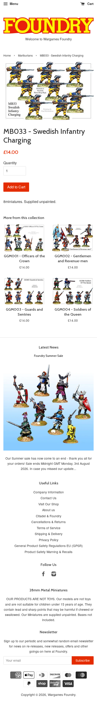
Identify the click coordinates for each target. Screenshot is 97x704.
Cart (90, 3)
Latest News (48, 347)
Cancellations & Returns (48, 521)
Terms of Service (48, 528)
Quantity (10, 162)
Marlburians (25, 55)
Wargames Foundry (61, 694)
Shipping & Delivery (48, 533)
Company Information (48, 492)
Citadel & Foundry (48, 516)
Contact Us (48, 498)
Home (7, 55)
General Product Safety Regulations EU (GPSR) (48, 545)
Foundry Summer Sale (48, 356)
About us (48, 510)
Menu (13, 3)
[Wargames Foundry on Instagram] (53, 574)
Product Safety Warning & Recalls (48, 551)
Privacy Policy (48, 540)
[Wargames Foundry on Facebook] (43, 574)
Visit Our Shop (48, 504)
